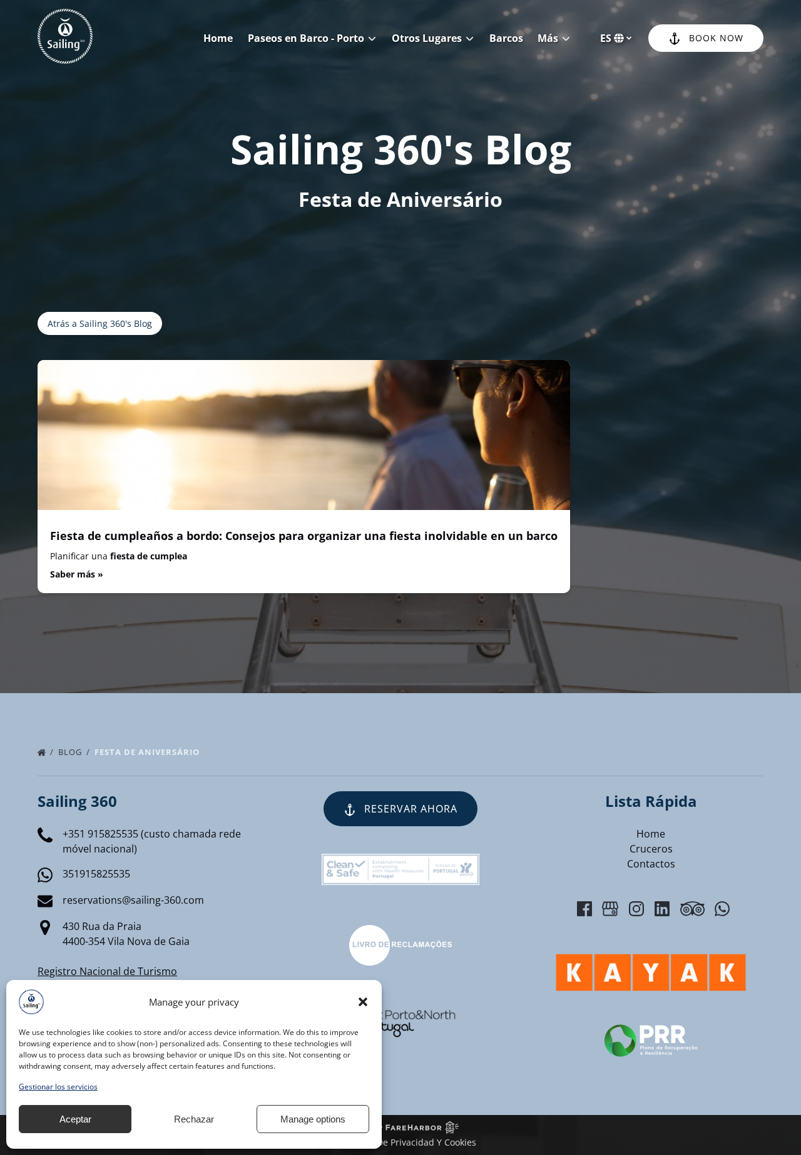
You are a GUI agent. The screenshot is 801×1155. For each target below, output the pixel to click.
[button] (363, 1002)
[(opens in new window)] (400, 932)
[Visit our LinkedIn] (662, 908)
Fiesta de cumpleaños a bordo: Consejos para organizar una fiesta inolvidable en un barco (304, 535)
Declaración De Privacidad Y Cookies (400, 1142)
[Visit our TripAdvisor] (692, 908)
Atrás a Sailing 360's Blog (100, 323)
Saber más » (76, 574)
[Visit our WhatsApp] (722, 908)
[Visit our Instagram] (636, 908)
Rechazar (194, 1119)
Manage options (312, 1119)
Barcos (506, 38)
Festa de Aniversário (148, 752)
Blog (71, 752)
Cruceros (651, 849)
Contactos (651, 864)
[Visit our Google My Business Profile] (610, 908)
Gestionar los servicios (58, 1086)
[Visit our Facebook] (584, 908)
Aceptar (75, 1119)
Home (218, 38)
